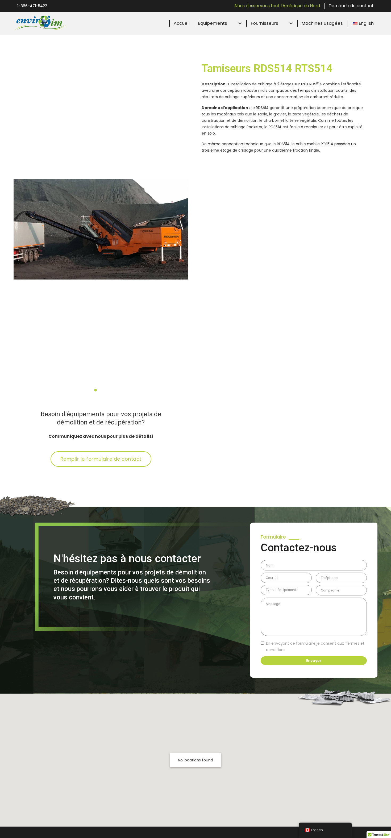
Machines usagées (322, 23)
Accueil (182, 23)
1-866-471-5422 (32, 6)
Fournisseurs (264, 23)
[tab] (95, 390)
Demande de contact (351, 6)
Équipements (212, 23)
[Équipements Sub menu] (240, 23)
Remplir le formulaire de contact (101, 459)
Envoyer (313, 660)
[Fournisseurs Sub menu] (291, 23)
